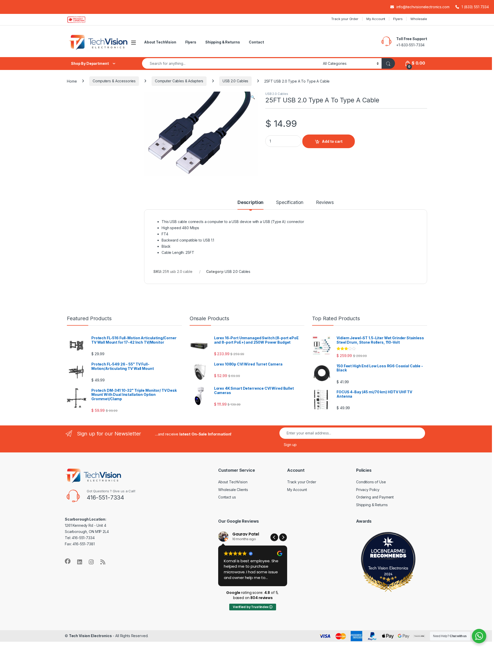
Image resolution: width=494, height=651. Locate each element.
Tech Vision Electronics (388, 567)
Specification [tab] (289, 202)
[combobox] (231, 63)
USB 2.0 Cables (235, 81)
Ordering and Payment (375, 497)
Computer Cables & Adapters (179, 81)
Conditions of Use (371, 482)
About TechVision (160, 42)
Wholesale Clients (233, 489)
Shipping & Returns (222, 42)
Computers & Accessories (114, 81)
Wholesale (418, 19)
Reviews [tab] (325, 202)
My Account (375, 19)
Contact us (227, 497)
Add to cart (332, 141)
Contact (256, 42)
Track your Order (344, 19)
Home (72, 81)
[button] (253, 97)
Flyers (397, 19)
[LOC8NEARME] (388, 552)
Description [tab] (250, 202)
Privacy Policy (368, 489)
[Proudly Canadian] (80, 19)
